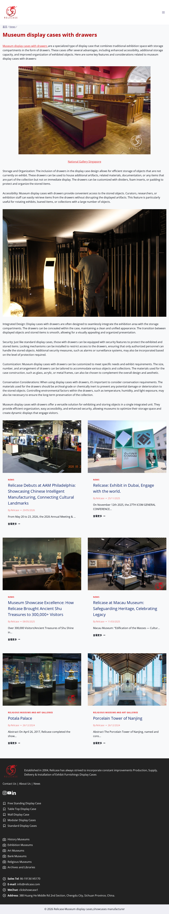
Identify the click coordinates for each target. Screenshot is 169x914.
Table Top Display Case (22, 809)
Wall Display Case (18, 814)
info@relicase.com (28, 884)
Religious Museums (20, 862)
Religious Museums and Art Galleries (30, 712)
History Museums (19, 839)
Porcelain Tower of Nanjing (117, 718)
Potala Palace (20, 718)
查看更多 (13, 523)
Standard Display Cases (22, 826)
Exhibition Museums (20, 845)
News (11, 479)
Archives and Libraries (21, 867)
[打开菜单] (163, 12)
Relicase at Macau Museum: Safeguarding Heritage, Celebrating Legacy (125, 608)
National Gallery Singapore (84, 161)
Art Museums (16, 850)
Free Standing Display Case (24, 803)
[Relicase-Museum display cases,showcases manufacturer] (11, 12)
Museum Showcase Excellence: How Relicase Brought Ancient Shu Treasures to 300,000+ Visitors (41, 608)
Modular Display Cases (22, 820)
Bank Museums (17, 856)
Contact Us (9, 783)
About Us (25, 783)
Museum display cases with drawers (25, 46)
